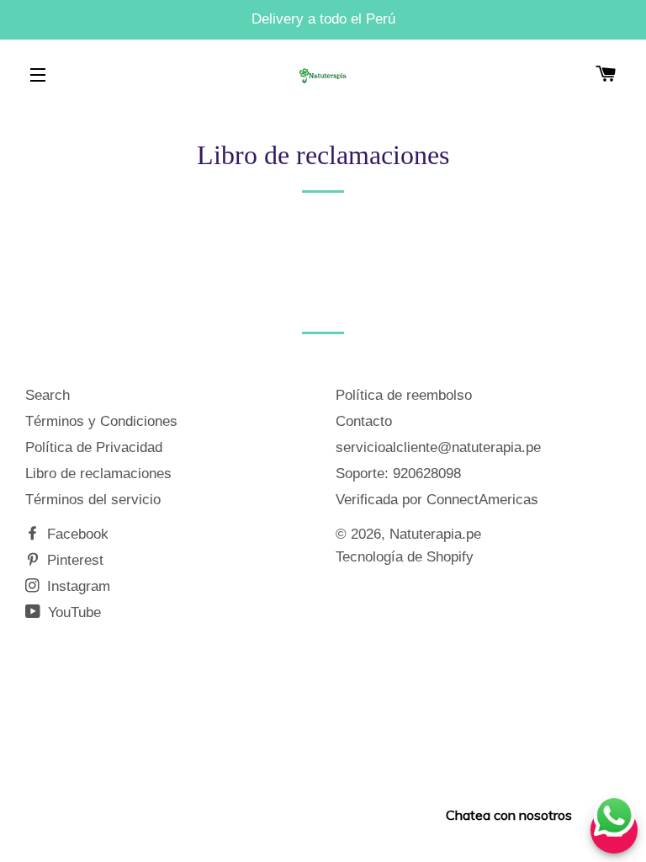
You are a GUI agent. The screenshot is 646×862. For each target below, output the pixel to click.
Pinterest (73, 560)
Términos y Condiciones (101, 421)
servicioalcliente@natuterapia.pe (438, 447)
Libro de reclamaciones (98, 474)
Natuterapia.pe (435, 534)
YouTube (72, 612)
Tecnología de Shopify (405, 557)
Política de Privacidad (93, 447)
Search (47, 395)
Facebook (76, 534)
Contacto (364, 421)
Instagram (76, 586)
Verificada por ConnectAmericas (437, 500)
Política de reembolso (404, 395)
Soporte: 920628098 (398, 474)
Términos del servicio (93, 500)
